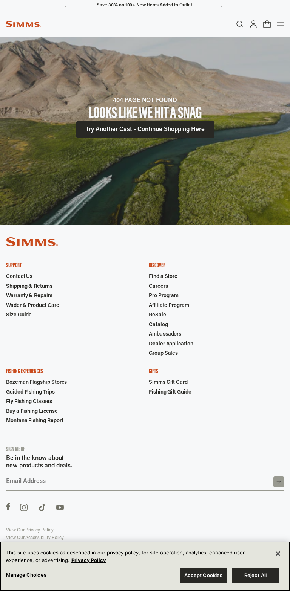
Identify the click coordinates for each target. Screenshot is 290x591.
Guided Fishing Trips (30, 392)
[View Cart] (267, 24)
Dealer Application (171, 344)
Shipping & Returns (29, 286)
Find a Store (163, 276)
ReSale (157, 315)
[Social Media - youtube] (60, 506)
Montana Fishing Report (34, 421)
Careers (158, 286)
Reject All (255, 575)
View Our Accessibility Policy (35, 538)
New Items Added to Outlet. (164, 5)
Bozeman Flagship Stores (36, 382)
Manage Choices (26, 575)
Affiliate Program (169, 305)
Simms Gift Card (168, 382)
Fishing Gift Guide (170, 392)
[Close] (278, 553)
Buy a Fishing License (32, 411)
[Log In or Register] (253, 24)
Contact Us (19, 276)
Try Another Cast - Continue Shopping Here (145, 130)
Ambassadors (165, 334)
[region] (145, 566)
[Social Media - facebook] (8, 506)
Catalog (158, 325)
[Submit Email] (278, 481)
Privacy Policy (88, 560)
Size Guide (19, 315)
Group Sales (163, 353)
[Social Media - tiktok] (41, 506)
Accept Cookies (203, 575)
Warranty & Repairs (29, 296)
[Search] (240, 24)
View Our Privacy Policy (30, 530)
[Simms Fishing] (23, 24)
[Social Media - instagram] (23, 506)
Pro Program (164, 296)
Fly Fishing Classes (29, 402)
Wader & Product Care (32, 305)
